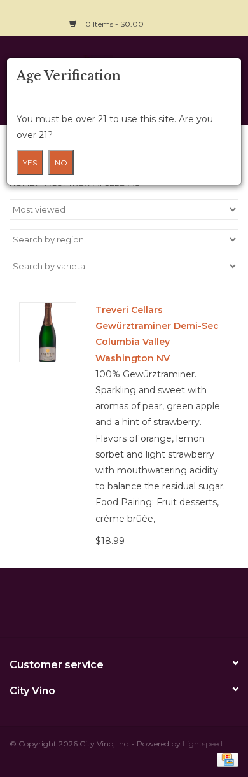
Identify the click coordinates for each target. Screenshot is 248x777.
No (61, 162)
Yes (30, 162)
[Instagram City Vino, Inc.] (228, 16)
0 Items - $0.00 (114, 24)
